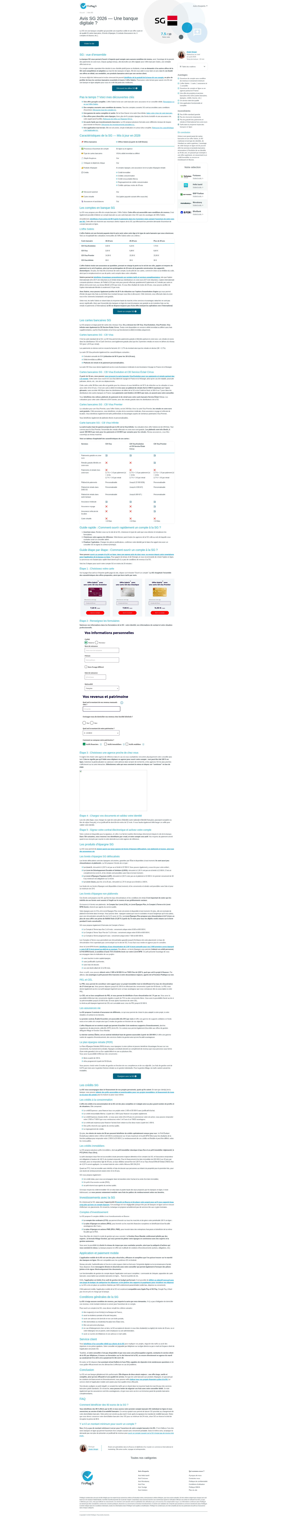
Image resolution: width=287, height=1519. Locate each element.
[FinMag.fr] (87, 1483)
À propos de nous (195, 1475)
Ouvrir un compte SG (125, 311)
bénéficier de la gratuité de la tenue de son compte (144, 77)
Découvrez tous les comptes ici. (104, 110)
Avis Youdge (142, 1487)
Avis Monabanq (143, 1481)
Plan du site (193, 1490)
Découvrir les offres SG (126, 88)
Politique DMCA (194, 1487)
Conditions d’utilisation (197, 1484)
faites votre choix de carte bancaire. (160, 113)
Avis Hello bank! (143, 1475)
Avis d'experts (199, 6)
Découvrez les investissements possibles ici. (118, 125)
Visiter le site (89, 44)
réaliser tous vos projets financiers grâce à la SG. (149, 1379)
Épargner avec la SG (125, 1076)
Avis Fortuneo (143, 1478)
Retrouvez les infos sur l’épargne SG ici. (117, 119)
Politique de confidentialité (198, 1481)
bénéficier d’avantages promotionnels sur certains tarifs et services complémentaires (127, 277)
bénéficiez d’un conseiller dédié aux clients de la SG (104, 1344)
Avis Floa (141, 1484)
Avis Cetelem (142, 1490)
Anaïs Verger (192, 52)
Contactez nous (194, 1478)
